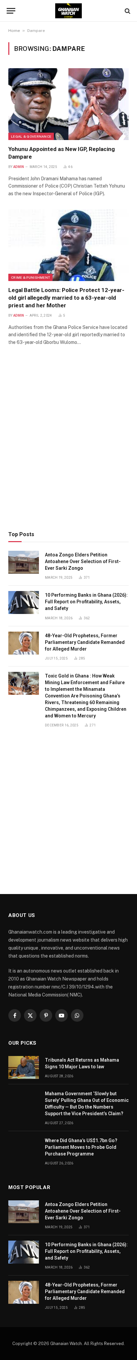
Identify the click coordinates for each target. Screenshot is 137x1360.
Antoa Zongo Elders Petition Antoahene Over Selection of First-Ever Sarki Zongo (83, 561)
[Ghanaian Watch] (68, 11)
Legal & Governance (31, 136)
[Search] (126, 10)
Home (14, 30)
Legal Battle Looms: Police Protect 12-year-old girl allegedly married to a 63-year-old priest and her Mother (66, 298)
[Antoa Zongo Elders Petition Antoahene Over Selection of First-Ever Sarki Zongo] (23, 562)
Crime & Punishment (30, 277)
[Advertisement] (68, 447)
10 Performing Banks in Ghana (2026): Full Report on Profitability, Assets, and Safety (86, 601)
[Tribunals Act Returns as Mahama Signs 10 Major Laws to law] (23, 1067)
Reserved (114, 1343)
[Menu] (11, 10)
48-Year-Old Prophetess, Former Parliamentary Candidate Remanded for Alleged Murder (85, 642)
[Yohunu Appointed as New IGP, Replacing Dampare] (68, 104)
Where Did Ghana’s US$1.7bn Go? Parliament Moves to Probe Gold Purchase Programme (81, 1147)
